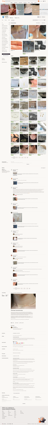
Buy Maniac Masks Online (27, 397)
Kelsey (13, 203)
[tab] (6, 23)
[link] (11, 157)
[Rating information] (5, 17)
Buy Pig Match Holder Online (5, 397)
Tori (13, 267)
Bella (13, 187)
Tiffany (13, 212)
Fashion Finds (25, 2)
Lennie (13, 178)
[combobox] (21, 1)
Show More (24, 403)
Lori (13, 279)
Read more (28, 164)
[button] (39, 17)
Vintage (29, 2)
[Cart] (45, 1)
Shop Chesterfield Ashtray (16, 397)
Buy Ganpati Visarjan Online (38, 397)
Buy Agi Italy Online (4, 401)
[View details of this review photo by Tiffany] (17, 217)
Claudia (13, 169)
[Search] (38, 1)
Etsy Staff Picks (15, 2)
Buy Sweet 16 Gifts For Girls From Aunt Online (6, 400)
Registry (32, 2)
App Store (4, 420)
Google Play (9, 420)
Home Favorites (20, 2)
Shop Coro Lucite (4, 402)
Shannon (16, 194)
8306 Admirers (3, 59)
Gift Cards (35, 2)
